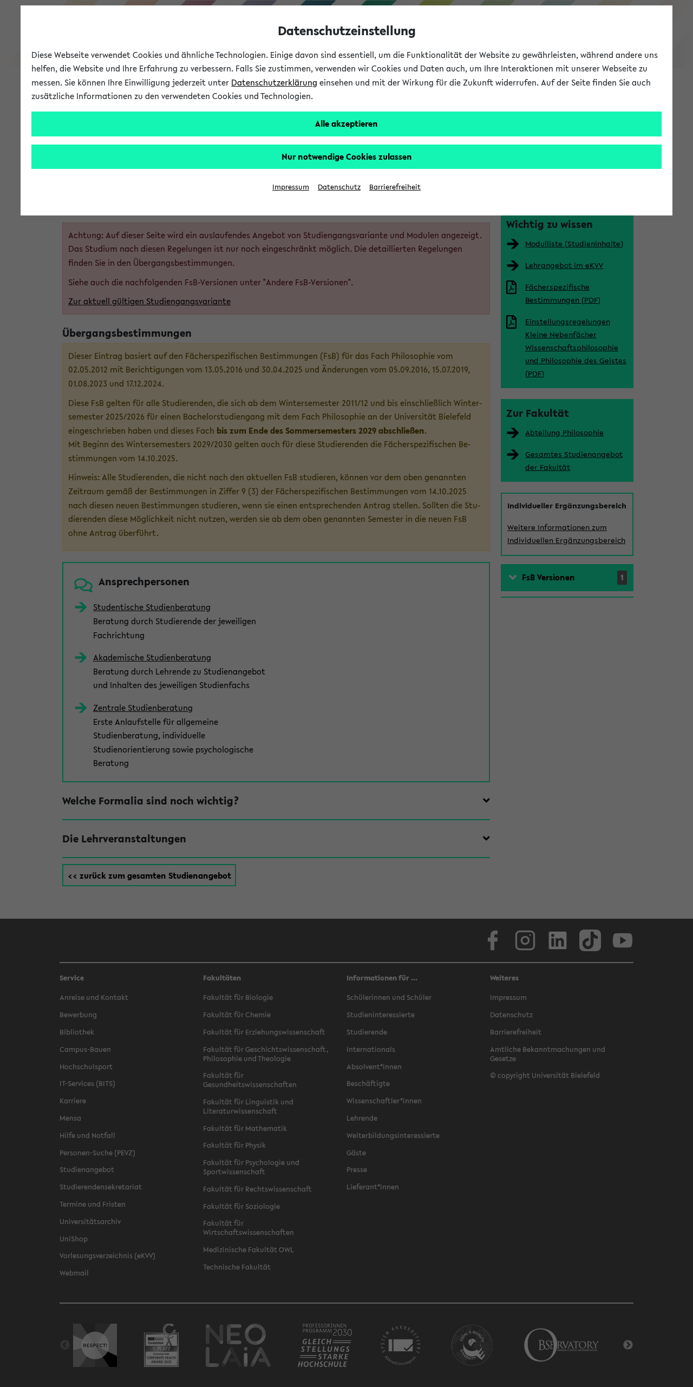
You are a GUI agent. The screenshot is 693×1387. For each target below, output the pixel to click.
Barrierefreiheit (395, 187)
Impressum (290, 187)
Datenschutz (339, 187)
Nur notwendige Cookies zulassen (347, 156)
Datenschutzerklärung (274, 82)
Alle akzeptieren (346, 123)
